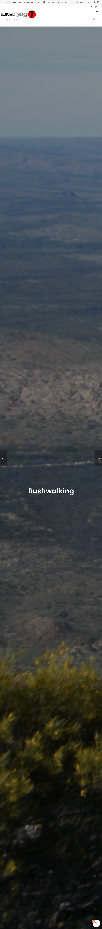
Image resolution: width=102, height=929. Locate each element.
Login (95, 7)
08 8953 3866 (11, 2)
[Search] (94, 19)
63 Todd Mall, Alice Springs (78, 2)
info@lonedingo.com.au (31, 2)
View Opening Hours (55, 2)
